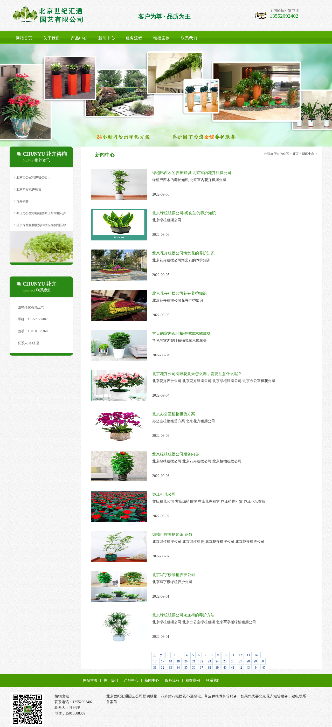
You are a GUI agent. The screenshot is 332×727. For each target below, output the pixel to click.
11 (232, 655)
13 (248, 655)
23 (209, 661)
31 (154, 667)
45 (263, 667)
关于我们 (51, 38)
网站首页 (24, 38)
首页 (295, 154)
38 (209, 667)
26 (232, 661)
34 (178, 667)
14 (256, 655)
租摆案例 (161, 38)
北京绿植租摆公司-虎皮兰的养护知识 (184, 213)
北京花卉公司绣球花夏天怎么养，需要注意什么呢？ (197, 374)
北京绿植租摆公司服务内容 (175, 454)
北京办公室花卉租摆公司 (33, 177)
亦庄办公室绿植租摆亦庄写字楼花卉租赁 (44, 213)
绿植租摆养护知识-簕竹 (172, 534)
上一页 (158, 655)
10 (224, 655)
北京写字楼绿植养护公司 (173, 575)
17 (162, 661)
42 (240, 667)
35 (186, 667)
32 (162, 667)
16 (154, 661)
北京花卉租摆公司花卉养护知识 (179, 293)
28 (248, 661)
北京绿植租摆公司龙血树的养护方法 (183, 615)
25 (224, 661)
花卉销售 (22, 201)
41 (232, 667)
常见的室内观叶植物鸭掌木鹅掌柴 (181, 333)
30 (262, 661)
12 (240, 655)
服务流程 (134, 38)
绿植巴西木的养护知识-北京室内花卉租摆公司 (191, 173)
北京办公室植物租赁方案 (173, 414)
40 (224, 667)
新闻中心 (106, 38)
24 (217, 661)
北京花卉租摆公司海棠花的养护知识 (183, 253)
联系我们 (189, 38)
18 (170, 661)
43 (248, 667)
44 (256, 667)
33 (170, 667)
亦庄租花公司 (164, 494)
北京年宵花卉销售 (28, 189)
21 (193, 661)
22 (201, 661)
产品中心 (79, 38)
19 (178, 661)
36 (193, 667)
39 (217, 667)
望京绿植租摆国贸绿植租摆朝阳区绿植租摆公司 (49, 225)
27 (240, 661)
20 (186, 661)
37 (201, 667)
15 (263, 655)
